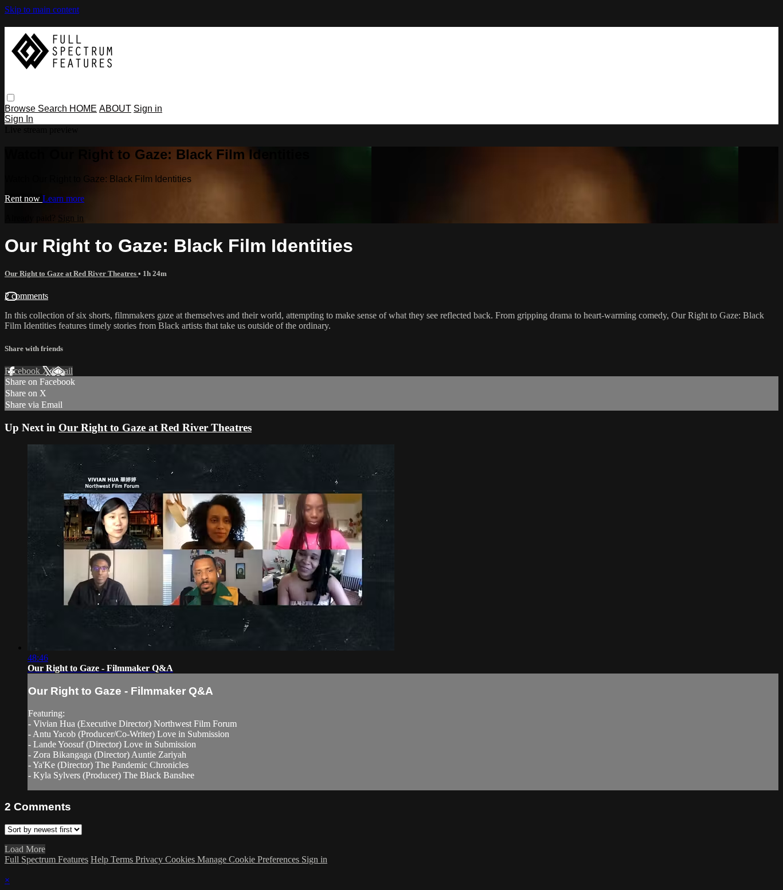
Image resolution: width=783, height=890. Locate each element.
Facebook (23, 371)
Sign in (148, 108)
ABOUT (115, 108)
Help (101, 859)
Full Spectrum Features (46, 859)
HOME (83, 108)
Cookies (181, 859)
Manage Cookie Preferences (249, 859)
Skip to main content (42, 9)
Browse (21, 108)
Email (62, 371)
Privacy (150, 859)
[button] (10, 97)
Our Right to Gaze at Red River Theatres (71, 273)
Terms (123, 859)
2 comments (26, 296)
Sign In (19, 119)
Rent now (23, 198)
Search (53, 108)
